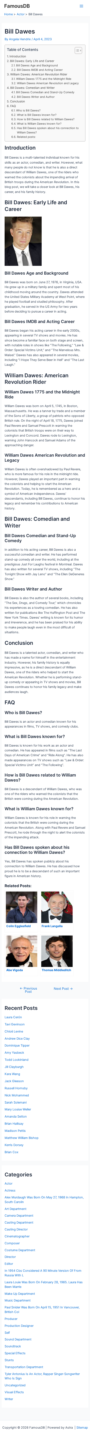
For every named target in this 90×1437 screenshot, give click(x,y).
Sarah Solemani (16, 1102)
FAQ (13, 106)
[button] (76, 50)
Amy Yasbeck (14, 1052)
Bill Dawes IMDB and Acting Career (40, 69)
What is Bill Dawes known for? (37, 114)
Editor (9, 1264)
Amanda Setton (16, 1116)
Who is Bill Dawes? (28, 110)
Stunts (9, 1360)
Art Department (15, 1209)
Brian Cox (11, 1152)
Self (7, 1333)
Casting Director (16, 1229)
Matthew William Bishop (22, 1138)
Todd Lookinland (16, 1060)
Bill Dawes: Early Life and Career (32, 61)
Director (10, 1257)
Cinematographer (17, 1236)
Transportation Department (24, 1367)
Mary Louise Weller (18, 1109)
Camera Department (19, 1215)
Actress (10, 1190)
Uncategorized (15, 1385)
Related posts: (26, 136)
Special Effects (15, 1353)
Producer (11, 1319)
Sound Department (18, 1339)
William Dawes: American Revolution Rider (38, 74)
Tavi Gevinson (15, 1024)
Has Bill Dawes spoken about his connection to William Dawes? (48, 130)
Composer (12, 1243)
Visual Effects (14, 1392)
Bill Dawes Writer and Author (36, 96)
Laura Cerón (13, 1017)
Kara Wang (12, 1074)
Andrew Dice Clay (17, 1038)
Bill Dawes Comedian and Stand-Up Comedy (45, 92)
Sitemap (82, 1427)
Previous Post (28, 990)
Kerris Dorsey (14, 1145)
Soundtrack (13, 1346)
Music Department (18, 1300)
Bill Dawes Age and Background (37, 65)
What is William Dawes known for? (39, 123)
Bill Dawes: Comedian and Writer (32, 87)
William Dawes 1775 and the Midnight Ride (43, 78)
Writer (9, 1399)
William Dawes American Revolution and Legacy (48, 83)
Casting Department (19, 1222)
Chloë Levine (14, 1031)
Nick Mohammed (17, 1095)
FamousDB (17, 6)
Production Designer (19, 1326)
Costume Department (20, 1250)
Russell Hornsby (16, 1088)
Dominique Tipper (17, 1045)
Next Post (63, 988)
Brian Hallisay (14, 1124)
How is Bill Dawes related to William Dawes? (46, 119)
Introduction (17, 56)
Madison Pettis (15, 1131)
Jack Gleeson (14, 1081)
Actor (8, 1183)
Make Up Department (20, 1294)
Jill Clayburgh (14, 1067)
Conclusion (17, 101)
